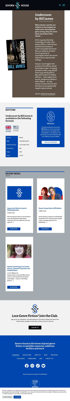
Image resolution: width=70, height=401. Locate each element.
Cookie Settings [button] (7, 397)
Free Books (54, 355)
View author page (50, 142)
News (45, 355)
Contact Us (49, 358)
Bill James (46, 19)
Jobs (40, 358)
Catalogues (21, 358)
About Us (38, 355)
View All (8, 176)
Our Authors (27, 355)
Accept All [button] (17, 397)
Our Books (15, 355)
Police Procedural (48, 94)
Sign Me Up (35, 327)
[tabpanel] (19, 205)
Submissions (32, 358)
